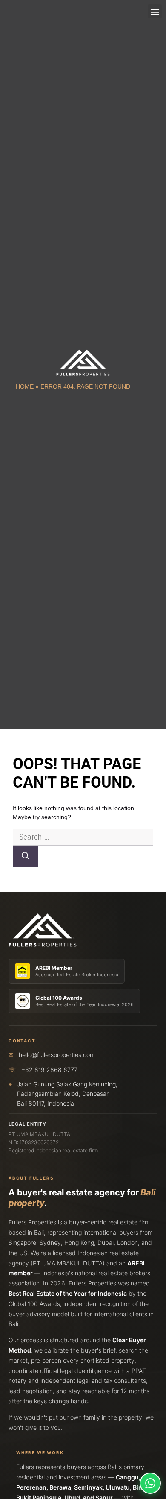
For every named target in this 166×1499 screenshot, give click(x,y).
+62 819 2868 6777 (49, 1069)
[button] (155, 11)
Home (25, 386)
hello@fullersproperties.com (57, 1054)
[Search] (25, 856)
